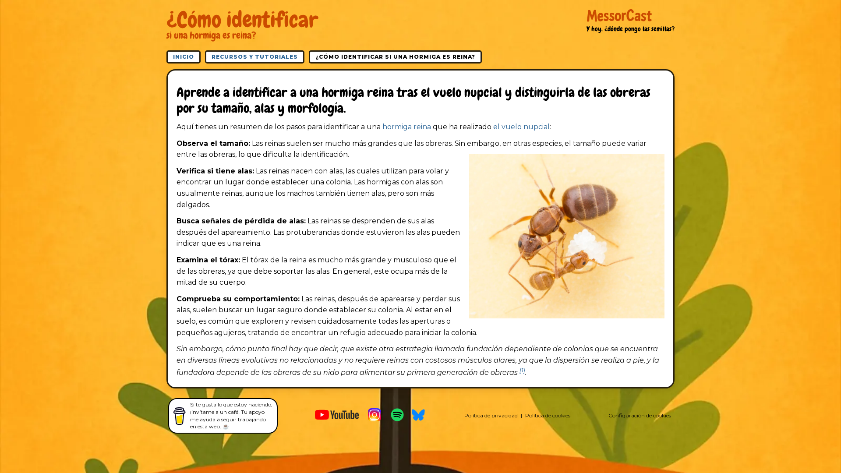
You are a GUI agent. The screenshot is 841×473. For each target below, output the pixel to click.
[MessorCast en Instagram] (374, 416)
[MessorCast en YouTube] (336, 416)
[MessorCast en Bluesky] (418, 416)
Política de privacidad (491, 415)
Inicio (183, 57)
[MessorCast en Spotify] (397, 416)
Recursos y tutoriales (255, 57)
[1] (522, 370)
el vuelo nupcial (521, 127)
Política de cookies (547, 415)
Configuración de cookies (639, 415)
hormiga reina (406, 127)
